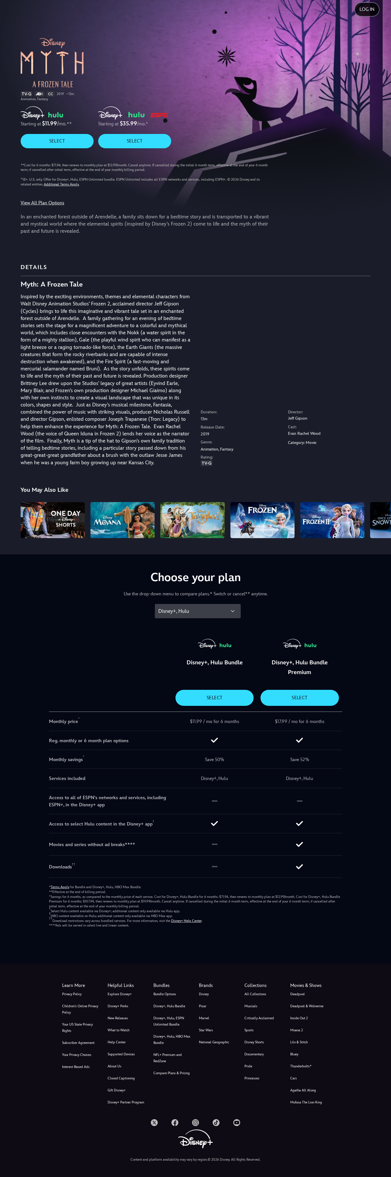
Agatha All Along (303, 1090)
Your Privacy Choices (76, 1055)
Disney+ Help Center (186, 921)
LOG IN (367, 9)
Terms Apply (60, 887)
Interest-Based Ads (76, 1067)
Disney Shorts (254, 1042)
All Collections (255, 994)
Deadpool (297, 994)
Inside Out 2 (299, 1018)
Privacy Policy (72, 994)
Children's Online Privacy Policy (80, 1009)
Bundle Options (164, 994)
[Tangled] (192, 520)
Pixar (202, 1006)
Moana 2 (296, 1030)
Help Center (117, 1042)
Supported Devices (121, 1054)
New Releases (118, 1018)
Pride (248, 1066)
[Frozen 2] (332, 520)
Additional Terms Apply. (61, 184)
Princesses (251, 1078)
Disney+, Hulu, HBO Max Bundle (171, 1039)
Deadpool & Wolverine (306, 1006)
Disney (204, 994)
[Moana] (122, 520)
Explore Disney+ (120, 994)
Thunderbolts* (300, 1066)
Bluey (294, 1054)
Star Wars (206, 1030)
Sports (249, 1030)
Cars (293, 1078)
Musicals (250, 1006)
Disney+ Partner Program (126, 1102)
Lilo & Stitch (299, 1042)
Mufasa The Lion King (306, 1102)
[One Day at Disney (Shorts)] (53, 520)
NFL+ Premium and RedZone (167, 1058)
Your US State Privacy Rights (77, 1027)
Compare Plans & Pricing (171, 1073)
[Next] (380, 519)
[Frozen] (262, 520)
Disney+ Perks (118, 1006)
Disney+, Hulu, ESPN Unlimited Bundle (168, 1021)
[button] (127, 985)
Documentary (254, 1054)
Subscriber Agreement (78, 1043)
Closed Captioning (121, 1078)
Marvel (204, 1018)
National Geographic (214, 1042)
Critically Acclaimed (259, 1018)
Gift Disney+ (117, 1090)
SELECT (57, 141)
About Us (114, 1066)
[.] (154, 1122)
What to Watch (118, 1030)
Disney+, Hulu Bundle (169, 1006)
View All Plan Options (42, 203)
